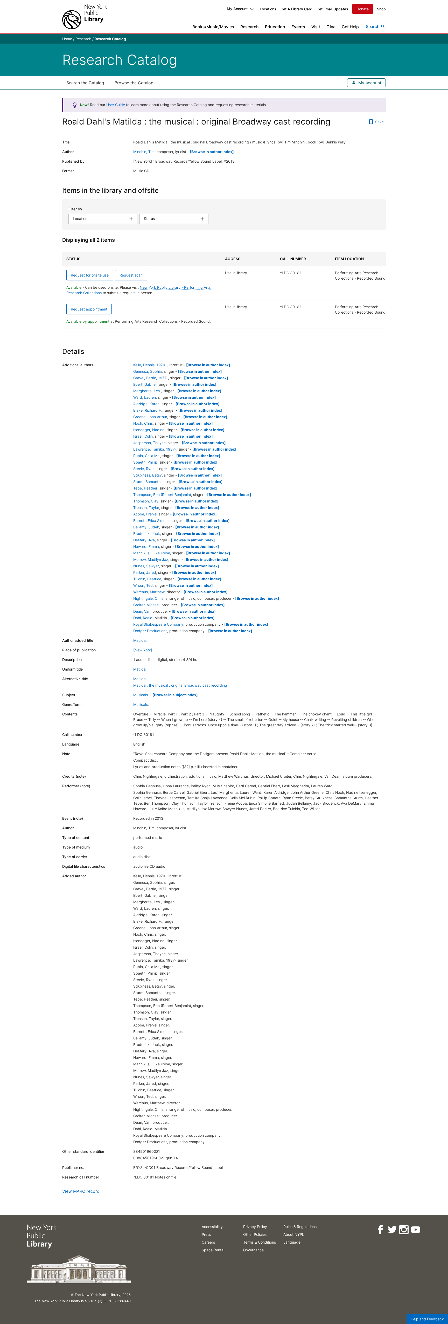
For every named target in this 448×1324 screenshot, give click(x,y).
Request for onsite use (90, 275)
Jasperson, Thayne (149, 442)
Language (291, 1242)
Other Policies (255, 1234)
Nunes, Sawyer (146, 566)
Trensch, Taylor (146, 507)
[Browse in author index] (212, 151)
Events (298, 26)
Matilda (139, 669)
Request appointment (89, 309)
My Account (237, 8)
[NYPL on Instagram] (404, 1230)
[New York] (142, 650)
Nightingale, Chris (148, 598)
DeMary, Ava (144, 540)
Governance (253, 1250)
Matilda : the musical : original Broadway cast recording (180, 685)
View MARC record (81, 1191)
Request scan (131, 275)
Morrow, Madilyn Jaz (150, 559)
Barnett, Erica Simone (151, 520)
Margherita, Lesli (147, 391)
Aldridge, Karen (146, 404)
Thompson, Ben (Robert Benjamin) (162, 494)
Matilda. (140, 640)
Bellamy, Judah (146, 527)
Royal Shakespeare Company (158, 624)
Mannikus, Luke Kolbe (151, 553)
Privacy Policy (255, 1226)
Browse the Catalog (134, 82)
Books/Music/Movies (213, 26)
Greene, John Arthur (150, 417)
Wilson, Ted (143, 585)
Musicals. (141, 695)
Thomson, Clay (145, 501)
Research (249, 26)
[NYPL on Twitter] (392, 1230)
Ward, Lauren (144, 397)
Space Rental (213, 1250)
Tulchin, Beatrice (147, 579)
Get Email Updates (332, 9)
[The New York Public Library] (84, 16)
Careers (208, 1242)
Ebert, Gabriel (144, 384)
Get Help (350, 26)
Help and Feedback (427, 1319)
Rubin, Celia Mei (146, 455)
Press (206, 1234)
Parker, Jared (144, 572)
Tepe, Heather (145, 488)
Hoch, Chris (143, 423)
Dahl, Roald (142, 618)
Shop (381, 9)
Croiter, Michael (146, 605)
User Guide (115, 104)
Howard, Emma (146, 546)
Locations (268, 9)
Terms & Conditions (259, 1242)
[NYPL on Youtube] (415, 1230)
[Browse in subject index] (175, 695)
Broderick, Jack (146, 533)
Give (330, 26)
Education (275, 26)
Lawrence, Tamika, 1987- (154, 449)
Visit (315, 26)
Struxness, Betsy (147, 475)
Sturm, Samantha (148, 481)
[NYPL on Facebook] (380, 1230)
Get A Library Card (296, 9)
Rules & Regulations (300, 1226)
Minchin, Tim (144, 151)
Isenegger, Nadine (148, 429)
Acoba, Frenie (145, 514)
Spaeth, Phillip (145, 462)
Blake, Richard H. (147, 410)
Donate (362, 9)
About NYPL (293, 1234)
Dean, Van (141, 611)
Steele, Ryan (144, 468)
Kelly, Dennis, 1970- (150, 365)
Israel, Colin (143, 436)
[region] (224, 290)
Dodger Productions (150, 631)
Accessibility (212, 1226)
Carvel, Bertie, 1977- (150, 378)
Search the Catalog (85, 82)
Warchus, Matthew (149, 592)
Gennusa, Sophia (147, 371)
